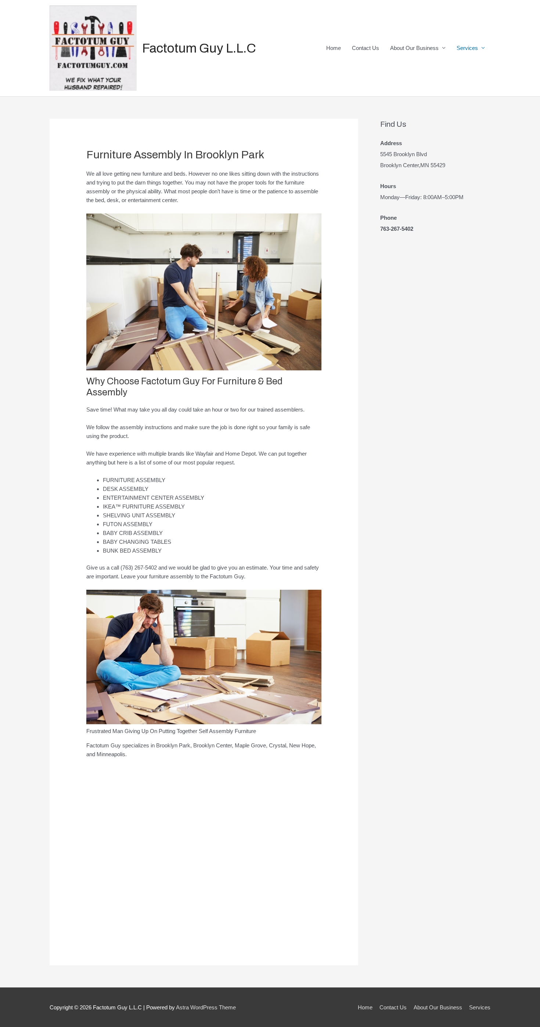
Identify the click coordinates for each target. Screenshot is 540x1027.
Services (467, 48)
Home (333, 48)
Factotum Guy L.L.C (199, 48)
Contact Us (365, 48)
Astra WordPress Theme (206, 1007)
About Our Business (414, 48)
